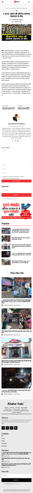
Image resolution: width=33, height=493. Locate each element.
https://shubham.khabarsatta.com (16, 126)
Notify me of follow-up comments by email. (13, 176)
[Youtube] (15, 428)
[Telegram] (24, 44)
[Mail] (17, 140)
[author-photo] (3, 305)
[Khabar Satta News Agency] (17, 2)
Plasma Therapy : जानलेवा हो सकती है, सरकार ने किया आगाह (24, 108)
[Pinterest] (17, 44)
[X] (13, 44)
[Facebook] (10, 44)
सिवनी (3, 456)
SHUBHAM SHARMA (17, 19)
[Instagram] (15, 140)
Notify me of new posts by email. (11, 178)
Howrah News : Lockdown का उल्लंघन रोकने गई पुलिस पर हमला (8, 108)
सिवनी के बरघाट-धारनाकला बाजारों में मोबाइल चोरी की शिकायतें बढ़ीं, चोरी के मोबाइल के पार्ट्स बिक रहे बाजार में (21, 246)
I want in (15, 195)
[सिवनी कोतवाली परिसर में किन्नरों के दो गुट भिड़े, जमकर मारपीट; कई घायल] (6, 238)
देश (10, 8)
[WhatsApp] (20, 44)
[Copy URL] (27, 44)
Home (7, 8)
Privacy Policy (16, 198)
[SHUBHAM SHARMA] (16, 117)
